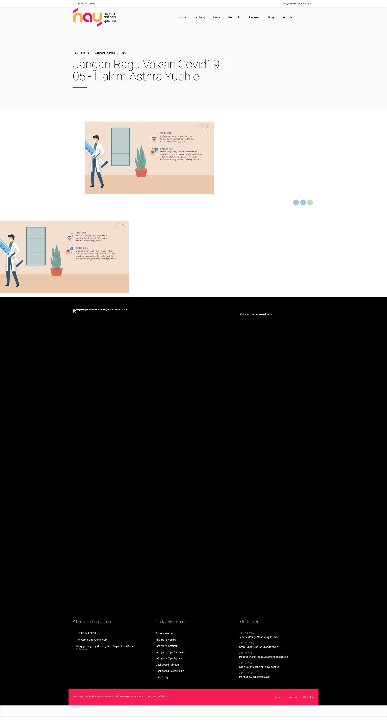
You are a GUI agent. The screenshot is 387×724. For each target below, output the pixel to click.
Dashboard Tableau (167, 664)
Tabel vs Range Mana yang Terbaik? (259, 637)
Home (182, 17)
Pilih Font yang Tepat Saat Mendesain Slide (263, 656)
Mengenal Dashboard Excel (254, 676)
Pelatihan (308, 697)
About (278, 697)
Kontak (293, 697)
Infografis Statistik (167, 646)
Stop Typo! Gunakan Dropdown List (259, 647)
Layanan (254, 17)
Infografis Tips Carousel (170, 652)
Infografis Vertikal (166, 639)
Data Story (162, 677)
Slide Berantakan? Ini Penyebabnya (259, 667)
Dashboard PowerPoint (170, 671)
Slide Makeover (165, 633)
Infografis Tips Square (169, 658)
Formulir (287, 17)
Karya (216, 17)
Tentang (199, 17)
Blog (271, 17)
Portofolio (234, 17)
